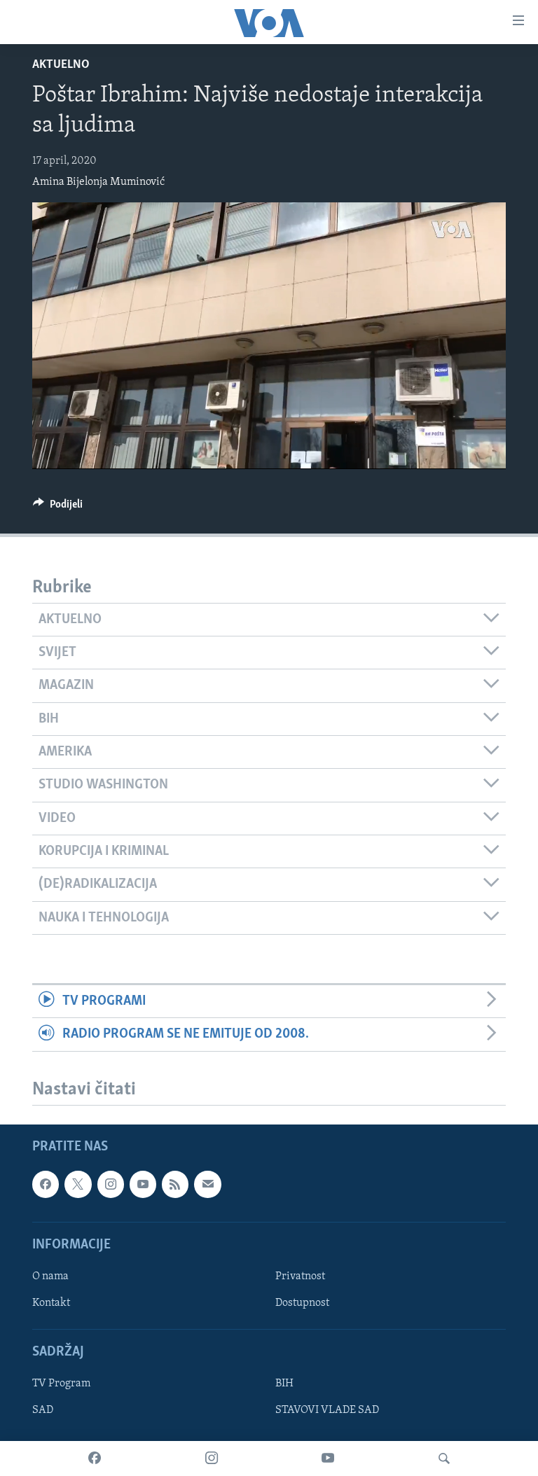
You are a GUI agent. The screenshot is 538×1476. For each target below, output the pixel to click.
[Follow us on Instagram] (110, 1184)
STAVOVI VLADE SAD (327, 1410)
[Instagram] (211, 1458)
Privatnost (300, 1276)
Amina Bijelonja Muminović (98, 182)
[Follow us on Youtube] (143, 1184)
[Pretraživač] (444, 1458)
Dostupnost (302, 1303)
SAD (42, 1410)
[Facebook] (94, 1458)
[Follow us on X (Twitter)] (77, 1184)
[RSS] (175, 1184)
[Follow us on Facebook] (45, 1184)
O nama (50, 1276)
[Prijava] (207, 1184)
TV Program (61, 1383)
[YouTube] (328, 1458)
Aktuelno (61, 65)
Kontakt (51, 1303)
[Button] (58, 507)
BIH (284, 1383)
